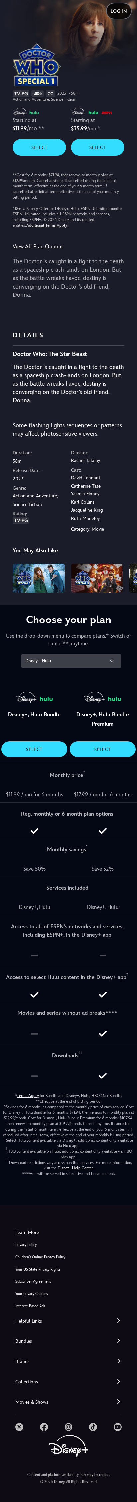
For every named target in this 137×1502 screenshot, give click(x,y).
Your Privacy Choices (31, 1294)
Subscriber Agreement (33, 1281)
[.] (19, 1427)
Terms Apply (28, 1095)
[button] (68, 1321)
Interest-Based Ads (30, 1306)
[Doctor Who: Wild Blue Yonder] (38, 578)
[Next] (125, 577)
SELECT (39, 147)
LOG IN (119, 11)
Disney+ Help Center (75, 1168)
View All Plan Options (38, 246)
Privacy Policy (26, 1245)
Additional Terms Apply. (47, 225)
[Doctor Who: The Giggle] (97, 578)
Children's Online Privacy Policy (40, 1257)
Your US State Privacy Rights (37, 1269)
